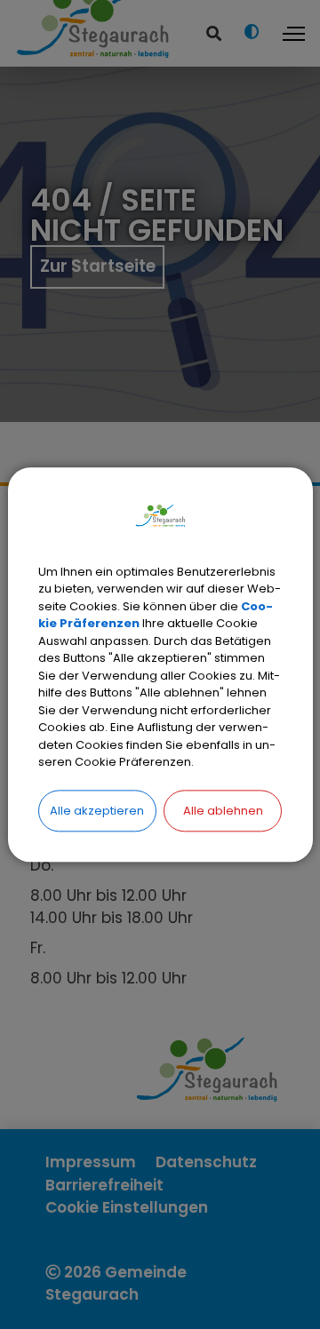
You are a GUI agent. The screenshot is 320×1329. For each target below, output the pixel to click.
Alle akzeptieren (97, 810)
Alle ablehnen (223, 810)
